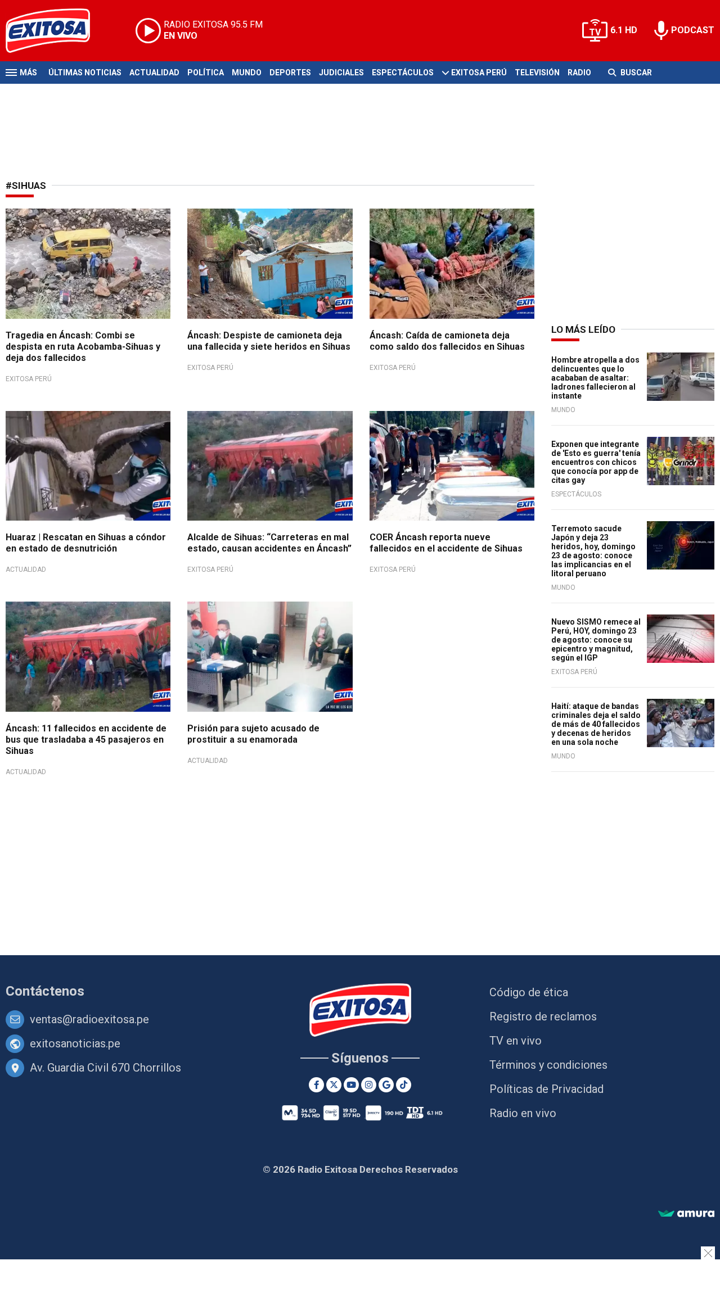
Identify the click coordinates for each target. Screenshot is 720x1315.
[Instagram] (368, 1084)
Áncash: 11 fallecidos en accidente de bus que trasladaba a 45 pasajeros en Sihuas (86, 739)
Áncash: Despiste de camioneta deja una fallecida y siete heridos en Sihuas (268, 341)
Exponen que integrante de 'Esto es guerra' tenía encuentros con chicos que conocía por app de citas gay (596, 462)
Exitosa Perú (479, 72)
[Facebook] (316, 1084)
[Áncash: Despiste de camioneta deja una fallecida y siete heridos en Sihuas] (269, 264)
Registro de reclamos (543, 1016)
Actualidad (154, 72)
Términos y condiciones (548, 1065)
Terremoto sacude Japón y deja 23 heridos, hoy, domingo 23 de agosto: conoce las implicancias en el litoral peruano (593, 551)
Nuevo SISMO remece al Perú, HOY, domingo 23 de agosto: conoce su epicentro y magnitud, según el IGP (596, 639)
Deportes (290, 72)
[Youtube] (351, 1084)
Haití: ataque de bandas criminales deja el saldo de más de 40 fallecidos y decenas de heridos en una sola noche (596, 724)
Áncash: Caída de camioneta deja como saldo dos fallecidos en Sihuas (447, 341)
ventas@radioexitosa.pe (89, 1019)
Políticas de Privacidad (546, 1089)
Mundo (247, 72)
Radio (579, 72)
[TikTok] (403, 1084)
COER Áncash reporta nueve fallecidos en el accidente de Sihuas (446, 543)
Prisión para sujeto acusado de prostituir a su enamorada (253, 734)
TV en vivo (515, 1040)
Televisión (537, 72)
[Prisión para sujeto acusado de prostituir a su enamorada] (269, 657)
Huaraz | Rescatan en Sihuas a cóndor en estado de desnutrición (86, 543)
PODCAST (692, 30)
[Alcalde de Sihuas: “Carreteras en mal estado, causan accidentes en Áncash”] (269, 466)
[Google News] (386, 1084)
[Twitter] (333, 1084)
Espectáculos (403, 72)
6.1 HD (623, 30)
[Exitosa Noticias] (56, 30)
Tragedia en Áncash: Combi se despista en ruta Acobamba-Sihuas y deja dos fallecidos (83, 346)
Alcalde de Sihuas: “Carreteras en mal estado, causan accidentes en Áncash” (269, 543)
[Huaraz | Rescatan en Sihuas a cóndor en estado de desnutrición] (88, 466)
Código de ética (528, 992)
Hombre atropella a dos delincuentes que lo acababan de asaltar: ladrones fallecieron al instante (595, 377)
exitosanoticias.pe (75, 1043)
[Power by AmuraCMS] (686, 1214)
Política (205, 72)
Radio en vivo (522, 1113)
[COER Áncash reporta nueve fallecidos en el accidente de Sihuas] (452, 466)
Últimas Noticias (85, 72)
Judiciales (341, 72)
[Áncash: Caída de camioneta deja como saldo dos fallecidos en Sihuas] (452, 264)
